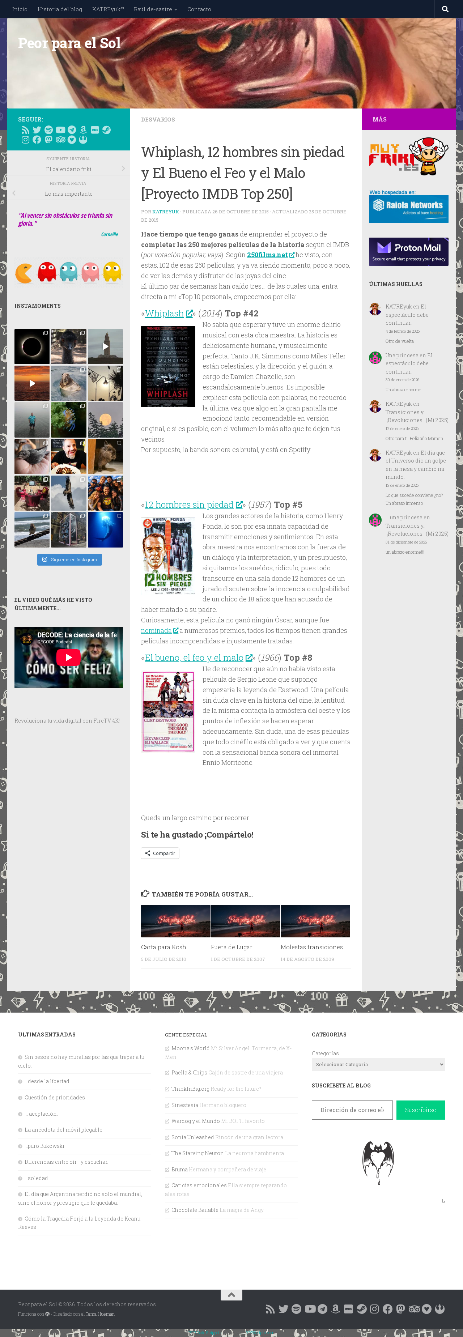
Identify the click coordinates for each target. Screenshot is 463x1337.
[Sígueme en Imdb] (94, 129)
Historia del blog (60, 9)
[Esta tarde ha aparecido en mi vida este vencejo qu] (32, 456)
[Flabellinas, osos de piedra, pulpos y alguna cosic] (68, 419)
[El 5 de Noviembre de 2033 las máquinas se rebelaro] (68, 456)
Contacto (199, 9)
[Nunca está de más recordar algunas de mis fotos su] (105, 529)
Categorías (325, 1053)
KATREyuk (165, 211)
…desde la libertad (47, 1081)
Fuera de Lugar (231, 947)
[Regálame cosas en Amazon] (83, 129)
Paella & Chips (189, 1072)
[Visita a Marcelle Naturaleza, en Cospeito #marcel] (68, 346)
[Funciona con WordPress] (47, 1314)
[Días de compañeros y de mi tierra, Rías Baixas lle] (32, 493)
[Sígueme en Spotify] (48, 129)
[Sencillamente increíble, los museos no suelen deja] (68, 529)
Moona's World (190, 1048)
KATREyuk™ (108, 9)
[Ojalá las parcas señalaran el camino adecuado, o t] (105, 419)
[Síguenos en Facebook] (37, 139)
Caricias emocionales (199, 1185)
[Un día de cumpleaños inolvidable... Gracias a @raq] (68, 493)
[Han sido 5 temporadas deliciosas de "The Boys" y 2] (105, 493)
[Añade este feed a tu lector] (25, 129)
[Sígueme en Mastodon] (48, 139)
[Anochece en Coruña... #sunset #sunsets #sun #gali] (32, 383)
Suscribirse (420, 1110)
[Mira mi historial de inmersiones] (71, 139)
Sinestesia (184, 1105)
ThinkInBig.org (190, 1088)
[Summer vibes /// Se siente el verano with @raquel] (32, 419)
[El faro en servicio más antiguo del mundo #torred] (105, 346)
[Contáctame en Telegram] (71, 129)
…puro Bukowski (44, 1145)
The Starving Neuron (197, 1153)
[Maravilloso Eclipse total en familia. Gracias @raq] (32, 346)
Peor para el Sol (69, 42)
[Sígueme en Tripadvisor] (60, 139)
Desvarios (158, 119)
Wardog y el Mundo (195, 1120)
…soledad (36, 1178)
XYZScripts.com (260, 1332)
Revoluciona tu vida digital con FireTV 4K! (67, 720)
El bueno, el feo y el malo (194, 657)
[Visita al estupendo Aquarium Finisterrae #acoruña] (68, 383)
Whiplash (164, 313)
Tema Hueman (100, 1314)
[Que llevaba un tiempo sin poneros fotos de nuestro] (105, 456)
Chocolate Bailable (194, 1209)
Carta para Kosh (163, 947)
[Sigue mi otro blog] (83, 139)
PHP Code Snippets (205, 1332)
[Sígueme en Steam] (106, 129)
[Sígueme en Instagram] (25, 139)
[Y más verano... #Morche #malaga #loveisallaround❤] (105, 383)
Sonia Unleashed (192, 1137)
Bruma (179, 1169)
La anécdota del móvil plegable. (64, 1129)
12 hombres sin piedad (189, 504)
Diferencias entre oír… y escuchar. (66, 1161)
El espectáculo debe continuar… (407, 314)
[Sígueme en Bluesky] (37, 129)
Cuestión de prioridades (55, 1097)
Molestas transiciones (312, 947)
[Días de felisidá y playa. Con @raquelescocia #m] (32, 529)
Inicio (19, 9)
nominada (156, 630)
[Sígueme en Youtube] (60, 129)
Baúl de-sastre (153, 9)
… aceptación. (41, 1113)
